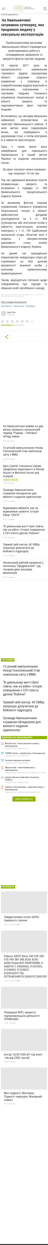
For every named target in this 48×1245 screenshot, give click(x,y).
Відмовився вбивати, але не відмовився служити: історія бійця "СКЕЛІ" (21, 511)
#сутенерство (6, 306)
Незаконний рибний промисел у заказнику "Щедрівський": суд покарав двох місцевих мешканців (23, 568)
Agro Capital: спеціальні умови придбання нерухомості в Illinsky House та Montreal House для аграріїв (23, 471)
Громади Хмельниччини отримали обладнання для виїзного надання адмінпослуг (22, 493)
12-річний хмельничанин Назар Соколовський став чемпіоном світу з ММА (23, 451)
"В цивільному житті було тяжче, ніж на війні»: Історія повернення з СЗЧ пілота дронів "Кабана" (24, 530)
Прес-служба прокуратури (13, 302)
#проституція (19, 306)
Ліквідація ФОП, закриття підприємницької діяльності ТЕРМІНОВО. (22, 1016)
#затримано (30, 306)
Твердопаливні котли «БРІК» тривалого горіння (21, 918)
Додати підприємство (24, 799)
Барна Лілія (11, 312)
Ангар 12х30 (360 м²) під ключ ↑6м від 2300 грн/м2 (23, 1056)
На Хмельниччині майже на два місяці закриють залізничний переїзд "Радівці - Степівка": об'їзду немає (23, 431)
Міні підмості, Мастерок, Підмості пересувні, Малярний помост (23, 1096)
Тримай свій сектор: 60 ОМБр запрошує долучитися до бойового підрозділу (21, 548)
